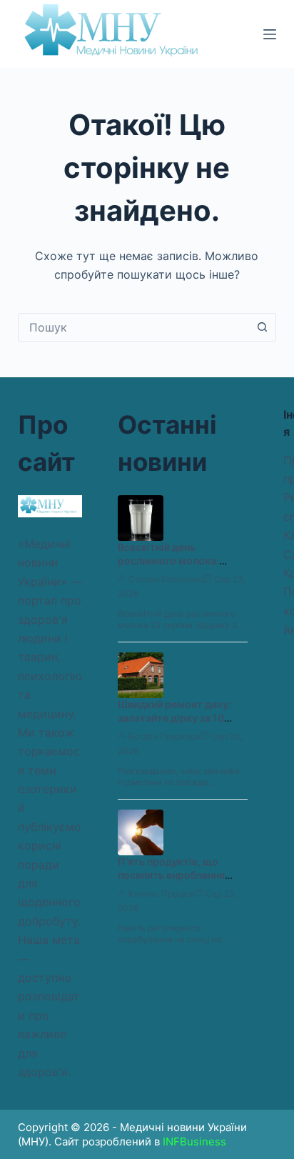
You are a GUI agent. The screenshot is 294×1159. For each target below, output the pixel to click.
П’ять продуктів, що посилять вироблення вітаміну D (171, 875)
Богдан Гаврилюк (164, 736)
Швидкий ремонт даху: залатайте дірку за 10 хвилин (174, 717)
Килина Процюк (161, 893)
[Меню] (269, 34)
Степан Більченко (165, 579)
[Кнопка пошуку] (261, 327)
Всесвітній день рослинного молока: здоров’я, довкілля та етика (171, 567)
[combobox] (134, 327)
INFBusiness (194, 1141)
